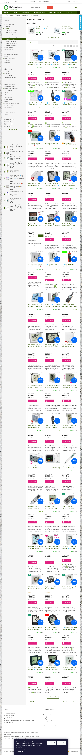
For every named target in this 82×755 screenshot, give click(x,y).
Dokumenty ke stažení (48, 721)
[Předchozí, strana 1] (66, 701)
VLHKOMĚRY (7, 28)
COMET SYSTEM (8, 97)
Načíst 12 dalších (52, 697)
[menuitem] (6, 12)
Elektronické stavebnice (12, 110)
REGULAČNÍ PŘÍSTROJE (9, 58)
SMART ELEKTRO (8, 106)
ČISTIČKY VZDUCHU (8, 80)
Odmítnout (51, 743)
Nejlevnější (42, 42)
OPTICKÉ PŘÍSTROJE (9, 76)
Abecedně (58, 42)
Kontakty (45, 719)
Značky (6, 114)
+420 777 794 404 (10, 718)
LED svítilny (7, 73)
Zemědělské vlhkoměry (11, 43)
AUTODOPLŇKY (8, 90)
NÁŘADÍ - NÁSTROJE (9, 99)
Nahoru (32, 701)
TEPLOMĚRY (7, 26)
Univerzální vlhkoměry (11, 35)
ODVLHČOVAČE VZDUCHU (10, 78)
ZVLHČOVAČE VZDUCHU (9, 82)
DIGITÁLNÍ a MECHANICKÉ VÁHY (11, 54)
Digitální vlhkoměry (11, 39)
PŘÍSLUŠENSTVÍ (8, 95)
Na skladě (10, 119)
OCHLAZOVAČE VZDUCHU (10, 86)
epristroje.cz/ (9, 722)
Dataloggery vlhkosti (11, 33)
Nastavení (20, 751)
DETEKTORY (7, 63)
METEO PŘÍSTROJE (9, 67)
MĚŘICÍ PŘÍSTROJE (8, 50)
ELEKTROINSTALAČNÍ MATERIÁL (11, 103)
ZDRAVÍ (6, 93)
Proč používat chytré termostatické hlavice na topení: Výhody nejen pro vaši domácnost (21, 733)
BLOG (44, 723)
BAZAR (6, 101)
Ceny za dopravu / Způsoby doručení (51, 725)
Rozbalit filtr (13, 129)
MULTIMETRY (7, 56)
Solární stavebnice (10, 112)
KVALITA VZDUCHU (8, 48)
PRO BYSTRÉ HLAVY (9, 108)
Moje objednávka (47, 717)
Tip (8, 126)
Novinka (9, 124)
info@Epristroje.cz (10, 713)
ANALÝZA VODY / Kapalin (10, 52)
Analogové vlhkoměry (11, 37)
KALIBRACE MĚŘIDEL (9, 24)
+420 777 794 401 (10, 715)
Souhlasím (62, 743)
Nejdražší (50, 42)
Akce (8, 121)
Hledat (50, 7)
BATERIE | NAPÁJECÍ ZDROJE (11, 88)
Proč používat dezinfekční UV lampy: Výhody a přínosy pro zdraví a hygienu (21, 736)
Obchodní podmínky (44, 2)
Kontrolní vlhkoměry (11, 45)
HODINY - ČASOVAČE (9, 65)
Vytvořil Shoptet (74, 752)
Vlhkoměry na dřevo (11, 41)
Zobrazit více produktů (52, 37)
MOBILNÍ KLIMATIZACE (9, 84)
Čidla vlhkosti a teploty (11, 30)
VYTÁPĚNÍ (6, 71)
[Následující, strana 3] (73, 701)
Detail (40, 236)
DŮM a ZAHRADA (8, 69)
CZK (69, 1)
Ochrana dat (33, 2)
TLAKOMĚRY (7, 60)
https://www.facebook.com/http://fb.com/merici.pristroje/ (20, 720)
